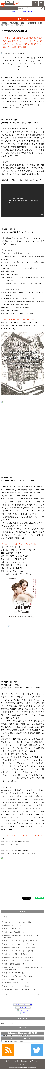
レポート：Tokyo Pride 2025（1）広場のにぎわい (20, 951)
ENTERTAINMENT (35, 23)
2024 (23, 23)
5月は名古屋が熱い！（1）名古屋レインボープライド (21, 989)
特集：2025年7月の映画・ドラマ (15, 932)
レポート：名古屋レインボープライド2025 (18, 976)
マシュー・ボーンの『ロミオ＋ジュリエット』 (19, 544)
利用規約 (24, 1061)
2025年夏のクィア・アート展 (13, 979)
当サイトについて (12, 1061)
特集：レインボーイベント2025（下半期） (18, 922)
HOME (4, 23)
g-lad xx (10, 4)
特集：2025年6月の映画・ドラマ (15, 964)
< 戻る (5, 917)
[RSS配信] (8, 1050)
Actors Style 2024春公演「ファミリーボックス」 (19, 320)
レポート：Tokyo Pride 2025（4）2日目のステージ (20, 941)
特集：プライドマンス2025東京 (14, 973)
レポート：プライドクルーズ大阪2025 (16, 986)
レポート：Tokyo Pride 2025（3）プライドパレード (21, 944)
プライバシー (34, 1061)
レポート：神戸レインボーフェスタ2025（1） (19, 961)
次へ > (40, 917)
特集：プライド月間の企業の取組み (16, 954)
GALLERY (22, 1028)
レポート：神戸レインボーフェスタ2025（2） (19, 957)
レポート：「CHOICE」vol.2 (13, 925)
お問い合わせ (22, 1064)
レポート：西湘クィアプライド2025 (16, 929)
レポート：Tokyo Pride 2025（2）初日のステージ (20, 947)
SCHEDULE (22, 1018)
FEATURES (14, 23)
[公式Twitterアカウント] (37, 1050)
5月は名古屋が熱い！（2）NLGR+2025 (17, 983)
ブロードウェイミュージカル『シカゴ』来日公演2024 (22, 835)
